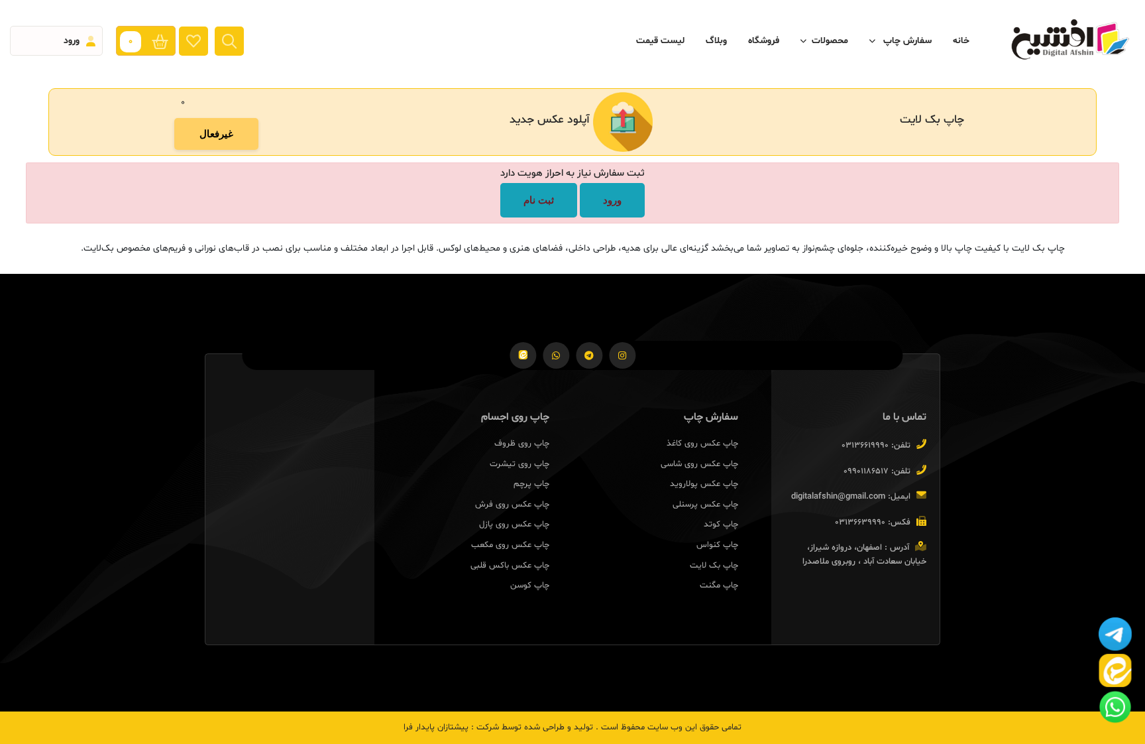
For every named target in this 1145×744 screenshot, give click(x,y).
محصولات (830, 40)
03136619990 (865, 446)
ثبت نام (538, 200)
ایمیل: (899, 497)
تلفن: (900, 446)
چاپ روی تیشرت (519, 464)
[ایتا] (523, 355)
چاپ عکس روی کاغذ (702, 444)
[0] (163, 41)
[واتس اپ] (556, 355)
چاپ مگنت (719, 585)
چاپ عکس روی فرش (512, 505)
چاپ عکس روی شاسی (699, 464)
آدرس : (897, 548)
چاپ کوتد (721, 524)
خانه (961, 40)
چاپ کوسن (529, 585)
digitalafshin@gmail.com (838, 497)
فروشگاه (763, 40)
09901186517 (866, 471)
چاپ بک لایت (714, 566)
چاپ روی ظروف (521, 444)
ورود (612, 200)
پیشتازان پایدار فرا (436, 727)
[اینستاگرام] (622, 355)
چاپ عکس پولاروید (704, 484)
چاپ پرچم (531, 484)
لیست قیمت (660, 40)
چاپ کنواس (717, 545)
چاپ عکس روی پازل (514, 524)
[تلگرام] (589, 355)
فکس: (899, 523)
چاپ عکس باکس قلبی (509, 566)
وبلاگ (716, 40)
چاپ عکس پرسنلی (705, 505)
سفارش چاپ (906, 40)
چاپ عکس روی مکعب (510, 545)
